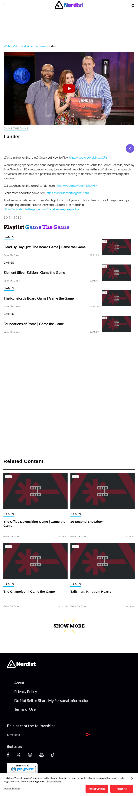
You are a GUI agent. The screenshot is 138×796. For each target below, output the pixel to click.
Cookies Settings (11, 788)
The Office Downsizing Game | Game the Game (34, 524)
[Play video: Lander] (69, 88)
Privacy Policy (25, 691)
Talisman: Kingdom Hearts (90, 591)
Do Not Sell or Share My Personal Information (51, 700)
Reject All (121, 788)
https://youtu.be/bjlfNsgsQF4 (88, 157)
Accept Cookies (97, 788)
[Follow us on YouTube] (41, 755)
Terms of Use (25, 709)
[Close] (132, 778)
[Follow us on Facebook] (8, 755)
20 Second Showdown (87, 521)
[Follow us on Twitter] (18, 755)
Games (9, 237)
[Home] (21, 666)
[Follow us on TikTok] (52, 755)
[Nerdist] (69, 5)
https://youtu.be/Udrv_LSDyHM (76, 185)
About (19, 682)
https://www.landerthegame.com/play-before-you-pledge (41, 209)
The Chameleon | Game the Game (29, 591)
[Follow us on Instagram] (30, 755)
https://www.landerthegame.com (68, 193)
